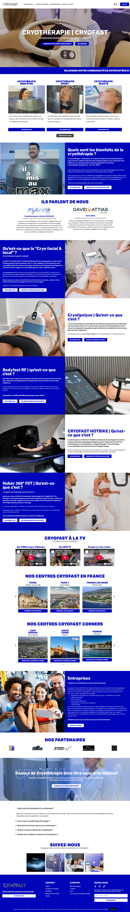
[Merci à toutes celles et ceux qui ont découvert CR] (36, 862)
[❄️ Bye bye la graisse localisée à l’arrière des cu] (94, 862)
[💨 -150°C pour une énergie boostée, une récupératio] (55, 862)
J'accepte (113, 909)
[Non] (127, 909)
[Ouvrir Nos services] (33, 4)
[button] (16, 596)
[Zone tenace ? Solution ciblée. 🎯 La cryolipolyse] (74, 862)
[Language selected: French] (116, 4)
